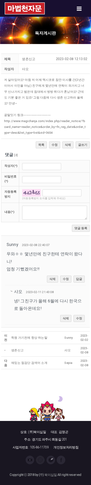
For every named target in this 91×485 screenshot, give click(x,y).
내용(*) (9, 212)
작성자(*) (11, 165)
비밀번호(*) (10, 179)
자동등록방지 (10, 194)
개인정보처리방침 (65, 447)
